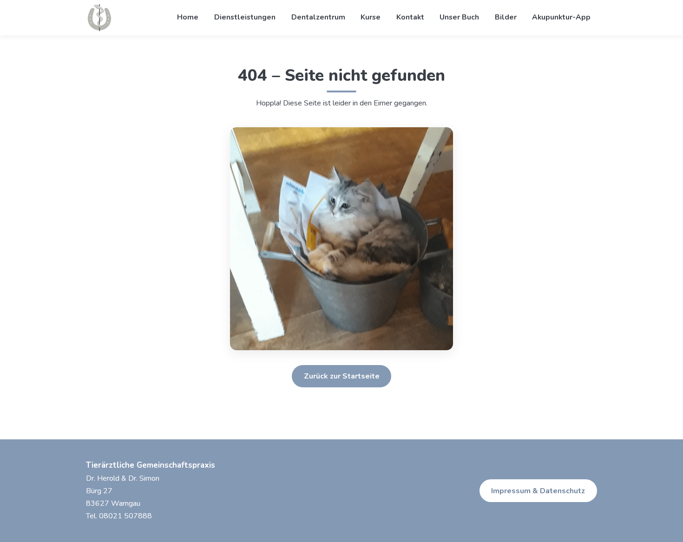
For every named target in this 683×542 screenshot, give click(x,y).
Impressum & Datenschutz (538, 491)
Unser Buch (459, 17)
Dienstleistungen (245, 17)
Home (187, 17)
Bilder (506, 17)
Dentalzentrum (318, 17)
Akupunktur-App (561, 17)
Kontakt (410, 17)
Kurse (371, 17)
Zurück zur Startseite (342, 376)
